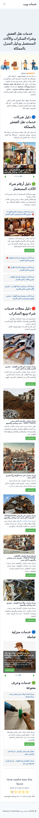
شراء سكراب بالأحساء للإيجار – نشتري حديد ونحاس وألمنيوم (21, 604)
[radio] (27, 792)
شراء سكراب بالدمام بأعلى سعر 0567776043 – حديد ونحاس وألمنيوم (21, 422)
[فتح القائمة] (4, 4)
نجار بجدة (7, 660)
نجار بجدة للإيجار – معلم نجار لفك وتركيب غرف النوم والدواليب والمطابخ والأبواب (19, 655)
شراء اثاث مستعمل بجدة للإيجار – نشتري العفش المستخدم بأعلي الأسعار (20, 297)
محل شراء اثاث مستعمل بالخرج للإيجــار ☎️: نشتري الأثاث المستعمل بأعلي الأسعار (19, 213)
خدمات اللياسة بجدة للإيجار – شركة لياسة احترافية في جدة (20, 762)
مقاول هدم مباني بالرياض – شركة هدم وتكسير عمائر (21, 752)
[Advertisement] (19, 19)
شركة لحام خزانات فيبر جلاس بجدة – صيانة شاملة (21, 695)
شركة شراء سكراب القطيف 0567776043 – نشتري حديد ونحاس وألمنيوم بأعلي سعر (21, 558)
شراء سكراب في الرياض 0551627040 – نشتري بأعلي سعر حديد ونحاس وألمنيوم (20, 517)
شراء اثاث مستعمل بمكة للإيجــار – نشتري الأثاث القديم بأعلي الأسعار (19, 287)
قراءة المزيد (29, 250)
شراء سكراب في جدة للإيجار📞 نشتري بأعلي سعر (21, 476)
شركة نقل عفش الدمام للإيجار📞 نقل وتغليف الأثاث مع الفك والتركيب (18, 171)
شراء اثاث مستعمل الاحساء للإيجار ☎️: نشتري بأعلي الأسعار (20, 268)
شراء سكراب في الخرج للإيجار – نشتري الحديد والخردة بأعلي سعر (20, 368)
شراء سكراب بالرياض (23, 521)
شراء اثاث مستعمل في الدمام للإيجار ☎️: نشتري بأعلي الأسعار (20, 259)
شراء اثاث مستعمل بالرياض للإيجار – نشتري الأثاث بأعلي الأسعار (21, 278)
